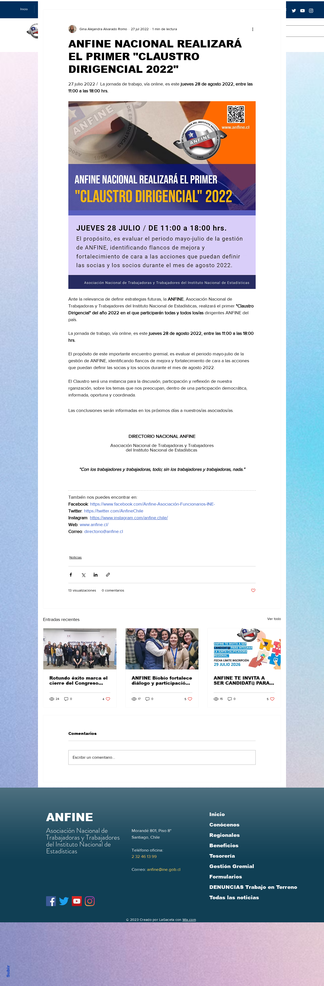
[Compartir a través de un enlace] (108, 574)
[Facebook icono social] (51, 901)
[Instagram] (90, 901)
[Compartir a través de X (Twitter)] (83, 574)
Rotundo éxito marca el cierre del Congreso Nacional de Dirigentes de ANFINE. (78, 681)
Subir (8, 970)
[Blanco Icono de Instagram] (311, 10)
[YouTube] (302, 10)
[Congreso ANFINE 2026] (79, 648)
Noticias (75, 557)
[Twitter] (294, 10)
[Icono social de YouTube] (77, 901)
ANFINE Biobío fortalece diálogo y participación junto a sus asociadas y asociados (162, 681)
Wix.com (189, 920)
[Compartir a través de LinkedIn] (95, 574)
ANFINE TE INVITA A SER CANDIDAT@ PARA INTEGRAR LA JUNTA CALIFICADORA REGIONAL (242, 681)
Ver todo (274, 619)
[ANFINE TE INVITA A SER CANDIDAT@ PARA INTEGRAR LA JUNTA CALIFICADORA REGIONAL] (244, 648)
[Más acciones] (253, 29)
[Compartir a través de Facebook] (70, 574)
